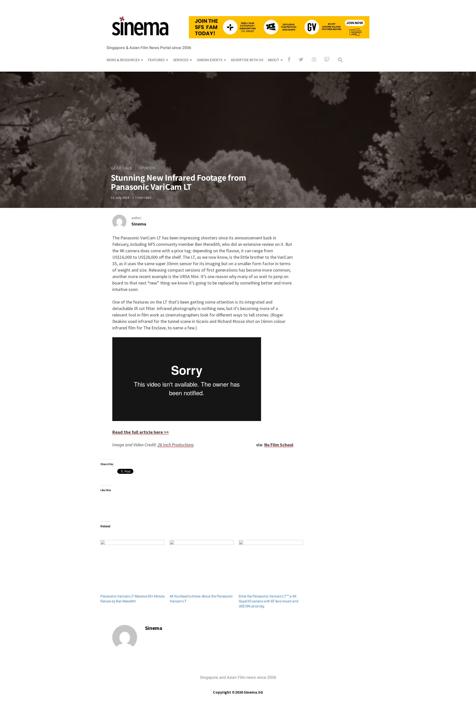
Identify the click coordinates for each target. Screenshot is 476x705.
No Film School (278, 445)
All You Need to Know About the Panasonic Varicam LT (201, 599)
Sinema (138, 224)
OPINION (146, 168)
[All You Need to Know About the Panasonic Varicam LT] (202, 558)
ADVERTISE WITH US (247, 59)
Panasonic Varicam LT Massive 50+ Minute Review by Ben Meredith (132, 599)
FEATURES (156, 59)
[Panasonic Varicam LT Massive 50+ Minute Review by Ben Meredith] (132, 558)
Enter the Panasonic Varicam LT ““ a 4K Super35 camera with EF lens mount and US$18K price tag (268, 601)
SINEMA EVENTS (209, 59)
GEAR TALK (121, 168)
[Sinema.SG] (140, 38)
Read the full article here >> (140, 432)
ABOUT (273, 59)
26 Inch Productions (176, 445)
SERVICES (180, 59)
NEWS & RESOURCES (123, 59)
